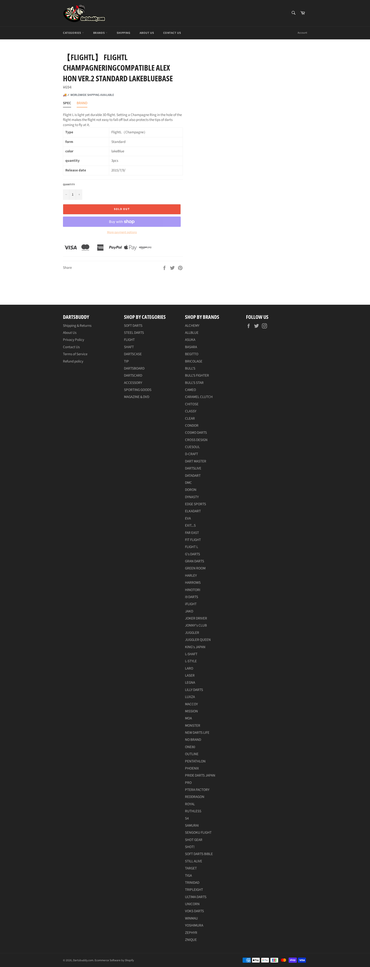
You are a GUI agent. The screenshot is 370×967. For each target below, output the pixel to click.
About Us (147, 33)
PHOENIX (192, 768)
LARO (189, 668)
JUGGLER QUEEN (198, 639)
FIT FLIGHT (193, 539)
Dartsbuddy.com (83, 960)
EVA (188, 518)
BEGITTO (191, 354)
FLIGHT (129, 339)
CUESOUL (192, 447)
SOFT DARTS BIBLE (199, 854)
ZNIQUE (191, 939)
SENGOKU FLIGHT (198, 832)
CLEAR (190, 418)
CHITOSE (191, 404)
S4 (187, 818)
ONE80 (190, 747)
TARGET (191, 868)
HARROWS (193, 582)
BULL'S (190, 368)
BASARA (191, 347)
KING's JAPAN (195, 647)
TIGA (188, 875)
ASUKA (190, 339)
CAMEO (190, 389)
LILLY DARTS (194, 689)
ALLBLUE (191, 332)
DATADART (193, 475)
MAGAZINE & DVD (136, 397)
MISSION (191, 711)
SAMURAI (192, 825)
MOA (188, 718)
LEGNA (190, 682)
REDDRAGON (194, 796)
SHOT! (190, 847)
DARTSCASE (133, 354)
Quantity (69, 184)
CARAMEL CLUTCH (199, 397)
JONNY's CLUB (196, 625)
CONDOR (191, 425)
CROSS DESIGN (196, 440)
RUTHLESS (193, 811)
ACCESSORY (133, 382)
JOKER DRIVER (196, 618)
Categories (72, 33)
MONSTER (192, 725)
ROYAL (190, 804)
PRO (188, 782)
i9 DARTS (191, 597)
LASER (190, 675)
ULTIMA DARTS (195, 897)
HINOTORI (192, 590)
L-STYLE (191, 661)
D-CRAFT (191, 454)
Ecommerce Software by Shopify (114, 960)
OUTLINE (191, 754)
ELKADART (193, 511)
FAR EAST (192, 532)
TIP (126, 361)
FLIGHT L (191, 547)
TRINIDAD (192, 882)
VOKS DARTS (194, 911)
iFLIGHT (191, 604)
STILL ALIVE (193, 861)
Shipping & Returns (77, 325)
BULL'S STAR (194, 382)
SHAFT (129, 347)
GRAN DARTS (194, 561)
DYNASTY (192, 497)
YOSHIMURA (194, 925)
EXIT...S (190, 525)
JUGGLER (192, 632)
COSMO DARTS (196, 432)
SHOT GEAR (193, 839)
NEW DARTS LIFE (197, 732)
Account (302, 33)
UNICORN (192, 904)
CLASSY (190, 411)
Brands (99, 33)
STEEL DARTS (134, 332)
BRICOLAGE (193, 361)
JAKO (189, 611)
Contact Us (172, 33)
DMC (188, 482)
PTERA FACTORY (197, 789)
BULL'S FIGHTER (197, 375)
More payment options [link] (122, 232)
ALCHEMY (192, 325)
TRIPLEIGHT (194, 889)
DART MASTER (195, 461)
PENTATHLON (195, 761)
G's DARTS (192, 554)
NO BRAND (193, 739)
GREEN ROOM (195, 568)
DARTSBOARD (134, 368)
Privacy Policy (73, 339)
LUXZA (190, 697)
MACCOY (191, 704)
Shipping (123, 33)
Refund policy (73, 361)
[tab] (67, 104)
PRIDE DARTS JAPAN (200, 775)
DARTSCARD (133, 375)
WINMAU (191, 918)
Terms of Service (75, 354)
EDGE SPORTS (195, 504)
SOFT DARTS (133, 325)
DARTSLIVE (193, 468)
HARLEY (191, 575)
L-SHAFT (191, 654)
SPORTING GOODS (137, 389)
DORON (190, 489)
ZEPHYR (191, 932)
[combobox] (293, 13)
